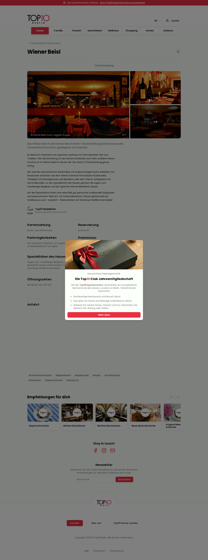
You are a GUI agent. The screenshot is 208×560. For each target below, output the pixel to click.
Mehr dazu (104, 314)
